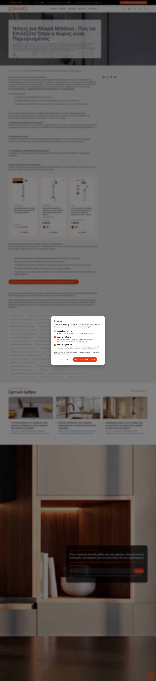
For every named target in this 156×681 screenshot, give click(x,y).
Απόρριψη (65, 359)
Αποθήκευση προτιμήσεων (85, 359)
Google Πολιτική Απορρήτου (62, 354)
